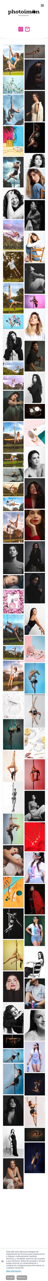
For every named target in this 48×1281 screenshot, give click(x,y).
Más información (13, 1271)
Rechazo (22, 1278)
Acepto (10, 1278)
